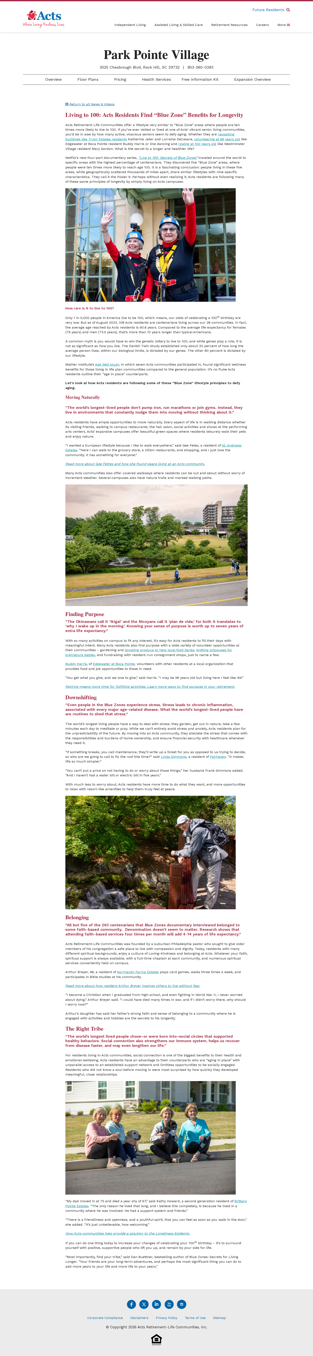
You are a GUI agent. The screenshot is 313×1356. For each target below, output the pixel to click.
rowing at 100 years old (197, 144)
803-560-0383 (200, 67)
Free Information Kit (200, 79)
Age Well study (107, 364)
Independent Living (130, 25)
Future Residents (268, 9)
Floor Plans (87, 79)
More (282, 25)
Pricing (119, 79)
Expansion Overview (252, 79)
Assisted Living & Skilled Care (178, 25)
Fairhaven (218, 757)
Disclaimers (139, 1318)
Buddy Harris (76, 664)
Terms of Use (195, 1318)
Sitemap (219, 1318)
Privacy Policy (166, 1318)
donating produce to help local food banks (159, 650)
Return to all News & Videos (91, 104)
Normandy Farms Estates (138, 972)
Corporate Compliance (105, 1318)
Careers (262, 25)
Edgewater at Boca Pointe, (114, 664)
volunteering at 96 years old (217, 139)
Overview (53, 79)
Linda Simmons (174, 757)
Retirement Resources (229, 25)
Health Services (156, 79)
